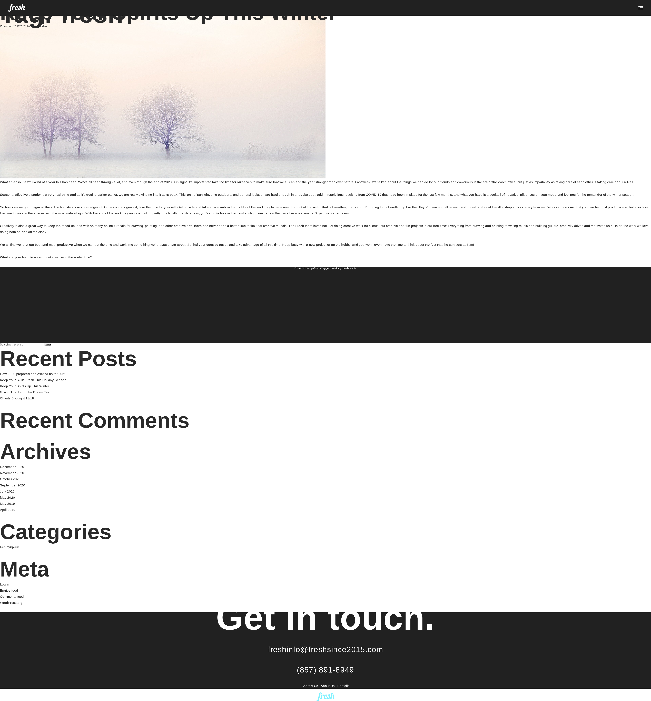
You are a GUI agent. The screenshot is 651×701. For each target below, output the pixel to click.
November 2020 (12, 473)
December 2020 (12, 467)
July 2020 (7, 491)
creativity (336, 268)
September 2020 (12, 485)
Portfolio (343, 686)
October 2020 (10, 479)
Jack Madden (39, 26)
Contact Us (309, 686)
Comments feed (12, 596)
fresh (346, 268)
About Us (328, 686)
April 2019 (7, 510)
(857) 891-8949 (325, 669)
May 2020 (7, 497)
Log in (4, 584)
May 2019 (7, 503)
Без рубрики (313, 268)
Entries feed (9, 590)
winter (353, 268)
